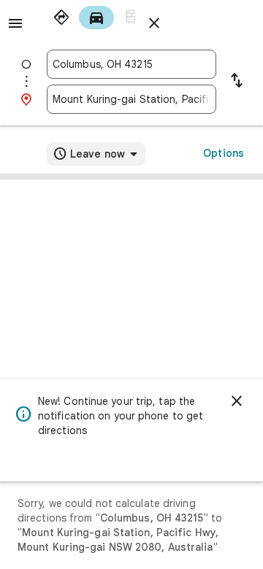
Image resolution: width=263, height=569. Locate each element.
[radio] (61, 17)
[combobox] (131, 64)
